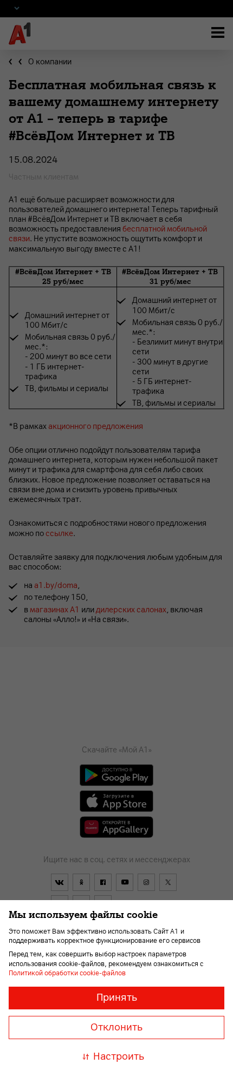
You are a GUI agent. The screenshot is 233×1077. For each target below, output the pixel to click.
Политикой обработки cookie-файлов (67, 973)
